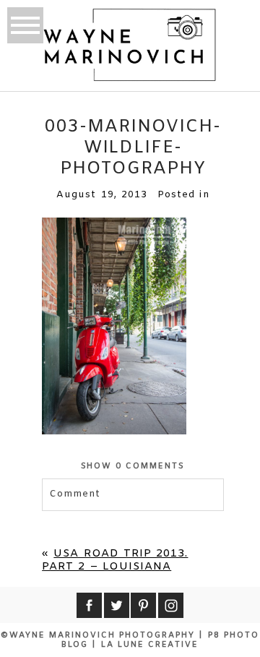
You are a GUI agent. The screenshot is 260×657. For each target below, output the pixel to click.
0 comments (133, 466)
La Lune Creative (150, 645)
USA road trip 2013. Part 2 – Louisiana (115, 560)
